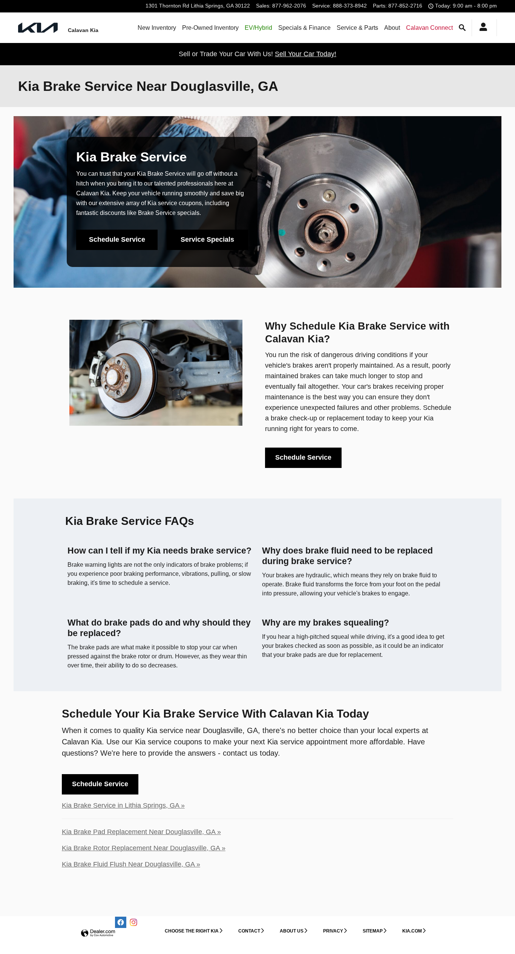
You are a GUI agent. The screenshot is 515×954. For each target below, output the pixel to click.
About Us (291, 931)
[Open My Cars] (481, 28)
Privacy (333, 931)
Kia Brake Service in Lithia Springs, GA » (123, 805)
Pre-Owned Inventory (210, 28)
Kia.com (412, 931)
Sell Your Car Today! (305, 54)
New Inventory (157, 28)
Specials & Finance (304, 28)
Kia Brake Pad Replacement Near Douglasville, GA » (141, 832)
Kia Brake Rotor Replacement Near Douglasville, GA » (143, 848)
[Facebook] (120, 922)
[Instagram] (133, 922)
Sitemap (373, 931)
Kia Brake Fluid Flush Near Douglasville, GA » (131, 864)
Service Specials (207, 239)
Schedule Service (117, 239)
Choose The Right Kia (192, 931)
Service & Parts (357, 28)
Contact (249, 931)
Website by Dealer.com (98, 933)
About (392, 28)
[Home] (38, 28)
